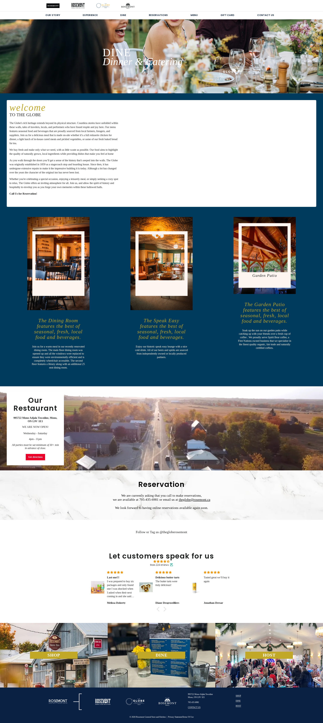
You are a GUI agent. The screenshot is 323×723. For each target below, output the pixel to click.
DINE (123, 15)
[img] (161, 561)
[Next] (299, 52)
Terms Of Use (188, 717)
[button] (159, 609)
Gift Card (228, 15)
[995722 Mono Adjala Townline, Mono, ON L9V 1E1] (161, 428)
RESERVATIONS (158, 15)
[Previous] (23, 52)
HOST (238, 706)
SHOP (238, 696)
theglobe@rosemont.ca (194, 499)
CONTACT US (265, 15)
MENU (194, 15)
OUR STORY (52, 15)
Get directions (35, 457)
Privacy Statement (175, 717)
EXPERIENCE (90, 15)
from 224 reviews (159, 564)
